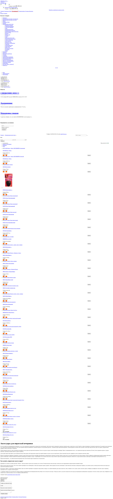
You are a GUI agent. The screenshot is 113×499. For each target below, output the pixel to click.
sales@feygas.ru (7, 81)
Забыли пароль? (6, 73)
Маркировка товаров (9, 113)
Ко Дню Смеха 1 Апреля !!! (8, 64)
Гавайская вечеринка (9, 26)
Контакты (31, 11)
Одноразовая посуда (7, 59)
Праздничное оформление (8, 57)
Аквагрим (7, 44)
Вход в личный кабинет (6, 70)
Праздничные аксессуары (10, 38)
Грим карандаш (8, 46)
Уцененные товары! (7, 62)
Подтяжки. (7, 49)
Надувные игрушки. (9, 48)
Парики (4, 23)
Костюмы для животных (10, 43)
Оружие (6, 35)
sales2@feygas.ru (7, 86)
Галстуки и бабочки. (9, 27)
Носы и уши (7, 34)
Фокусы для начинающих (8, 60)
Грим (6, 28)
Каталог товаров (3, 13)
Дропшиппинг (6, 103)
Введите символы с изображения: (5, 128)
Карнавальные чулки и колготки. (11, 31)
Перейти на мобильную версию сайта (56, 9)
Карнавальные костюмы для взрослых (10, 18)
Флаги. (6, 50)
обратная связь (8, 7)
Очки (6, 36)
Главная (2, 11)
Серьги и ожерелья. (9, 40)
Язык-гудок (7, 47)
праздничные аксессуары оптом (13, 474)
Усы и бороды (8, 41)
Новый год (5, 65)
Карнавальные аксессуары (8, 24)
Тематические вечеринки (8, 56)
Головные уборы (6, 22)
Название (5, 145)
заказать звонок (14, 7)
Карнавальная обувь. (9, 29)
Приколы (5, 52)
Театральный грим (9, 45)
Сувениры (5, 55)
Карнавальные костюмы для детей (10, 19)
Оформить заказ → (4, 0)
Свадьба (4, 54)
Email (3, 125)
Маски (4, 21)
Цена (4, 146)
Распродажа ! (5, 63)
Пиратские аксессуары (9, 37)
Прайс (10, 11)
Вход (4, 72)
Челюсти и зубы (8, 42)
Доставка (27, 11)
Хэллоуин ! (5, 51)
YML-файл (56, 67)
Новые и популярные (7, 144)
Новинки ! (5, 17)
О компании (6, 11)
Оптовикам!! (15, 11)
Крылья (6, 33)
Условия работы (22, 11)
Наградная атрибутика (7, 53)
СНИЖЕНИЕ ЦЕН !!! (9, 93)
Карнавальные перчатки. (10, 30)
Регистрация (5, 74)
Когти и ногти (8, 32)
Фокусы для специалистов (8, 61)
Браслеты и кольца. (9, 25)
